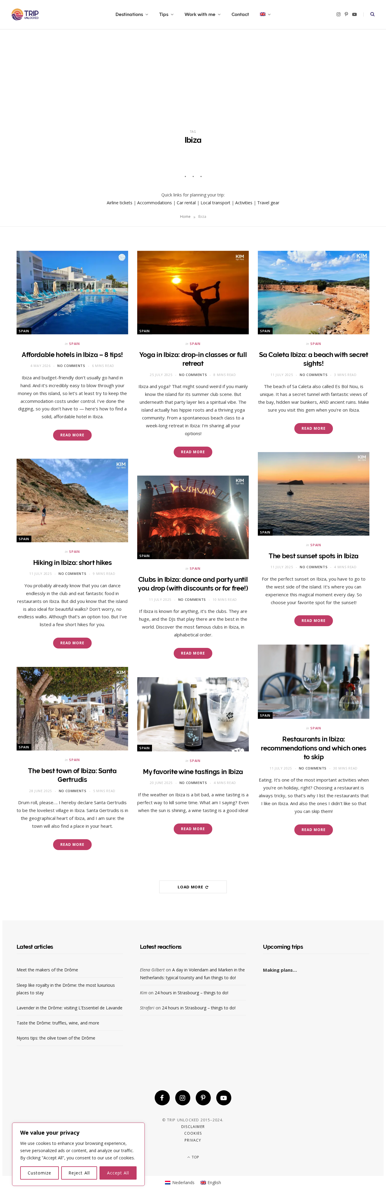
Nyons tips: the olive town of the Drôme (56, 1038)
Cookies (193, 1133)
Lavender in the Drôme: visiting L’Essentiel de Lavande (69, 1008)
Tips (163, 14)
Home (185, 216)
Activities (243, 203)
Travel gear (268, 203)
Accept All (118, 1173)
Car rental (186, 203)
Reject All (79, 1173)
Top (195, 1157)
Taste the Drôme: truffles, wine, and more (58, 1023)
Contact (240, 14)
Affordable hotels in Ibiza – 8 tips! (72, 354)
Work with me (200, 14)
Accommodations (154, 203)
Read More (72, 435)
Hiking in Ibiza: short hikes (72, 562)
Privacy (193, 1140)
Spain (24, 331)
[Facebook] (162, 1097)
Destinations (129, 14)
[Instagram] (182, 1097)
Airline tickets (119, 203)
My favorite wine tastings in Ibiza (193, 772)
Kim (143, 993)
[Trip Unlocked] (25, 14)
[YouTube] (223, 1097)
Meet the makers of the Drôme (47, 970)
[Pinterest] (203, 1097)
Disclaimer (193, 1126)
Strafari (147, 1008)
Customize (39, 1173)
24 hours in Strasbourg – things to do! (191, 993)
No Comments (71, 365)
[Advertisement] (193, 74)
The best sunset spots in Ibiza (314, 556)
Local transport (215, 203)
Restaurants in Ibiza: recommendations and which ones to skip (313, 748)
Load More (191, 887)
